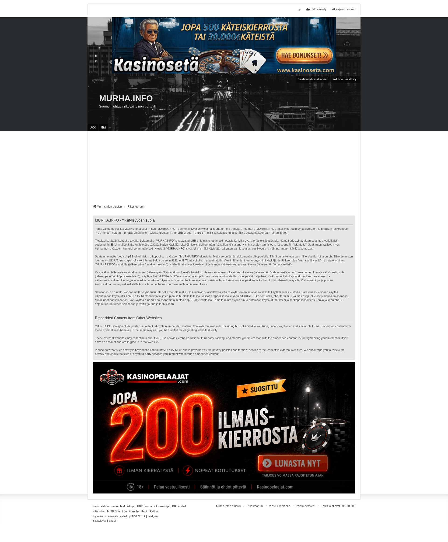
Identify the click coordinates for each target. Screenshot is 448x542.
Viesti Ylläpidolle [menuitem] (279, 506)
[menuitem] (99, 521)
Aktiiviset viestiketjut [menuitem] (345, 79)
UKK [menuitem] (93, 127)
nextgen (152, 516)
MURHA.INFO (126, 98)
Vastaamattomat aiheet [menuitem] (312, 79)
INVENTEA (138, 516)
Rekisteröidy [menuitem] (318, 9)
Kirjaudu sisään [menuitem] (345, 9)
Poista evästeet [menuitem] (305, 506)
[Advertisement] (224, 169)
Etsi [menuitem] (103, 127)
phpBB (136, 506)
